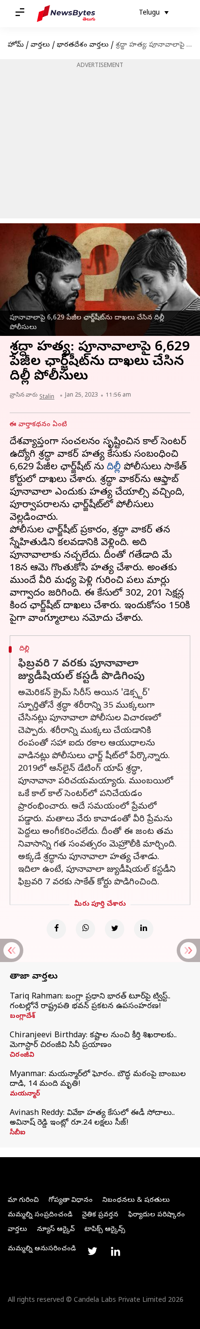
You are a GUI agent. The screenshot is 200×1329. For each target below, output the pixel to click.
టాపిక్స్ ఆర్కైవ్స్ (104, 1229)
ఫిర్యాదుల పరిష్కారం (156, 1215)
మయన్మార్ (25, 1094)
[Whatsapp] (85, 929)
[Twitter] (114, 929)
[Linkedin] (143, 929)
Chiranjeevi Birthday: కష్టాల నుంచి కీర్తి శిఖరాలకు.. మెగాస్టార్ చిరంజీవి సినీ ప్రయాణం (93, 1040)
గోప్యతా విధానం (71, 1200)
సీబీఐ (17, 1133)
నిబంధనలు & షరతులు (136, 1200)
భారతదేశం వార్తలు (83, 45)
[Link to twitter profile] (92, 1251)
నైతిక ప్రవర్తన (100, 1215)
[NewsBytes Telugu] (66, 13)
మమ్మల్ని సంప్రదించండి (40, 1215)
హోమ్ (16, 45)
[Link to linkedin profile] (115, 1251)
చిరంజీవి (22, 1055)
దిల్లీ (114, 467)
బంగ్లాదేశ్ (22, 1017)
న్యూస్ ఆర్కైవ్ (56, 1229)
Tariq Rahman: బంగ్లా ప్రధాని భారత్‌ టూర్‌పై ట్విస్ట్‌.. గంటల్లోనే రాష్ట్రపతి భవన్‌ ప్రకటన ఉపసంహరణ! (90, 1002)
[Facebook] (56, 929)
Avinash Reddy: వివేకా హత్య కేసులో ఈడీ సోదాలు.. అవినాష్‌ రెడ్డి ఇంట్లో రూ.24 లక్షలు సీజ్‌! (92, 1118)
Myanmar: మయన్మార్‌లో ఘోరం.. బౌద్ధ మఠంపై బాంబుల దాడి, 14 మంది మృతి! (98, 1079)
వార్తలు (40, 45)
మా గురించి (23, 1200)
